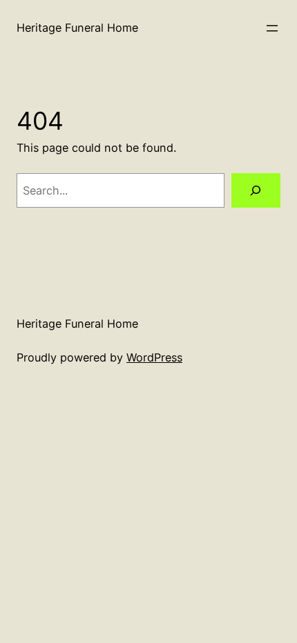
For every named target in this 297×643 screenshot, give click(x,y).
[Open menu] (272, 28)
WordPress (154, 357)
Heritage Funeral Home (77, 27)
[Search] (255, 190)
